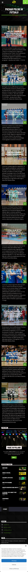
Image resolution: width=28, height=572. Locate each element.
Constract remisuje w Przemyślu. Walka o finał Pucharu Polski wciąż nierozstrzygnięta (14, 314)
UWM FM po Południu (7, 482)
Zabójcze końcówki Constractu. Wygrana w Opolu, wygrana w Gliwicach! (14, 113)
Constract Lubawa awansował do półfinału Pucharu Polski (14, 355)
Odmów (14, 564)
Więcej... (14, 457)
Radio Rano (4, 468)
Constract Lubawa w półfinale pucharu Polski (14, 153)
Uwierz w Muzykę (6, 473)
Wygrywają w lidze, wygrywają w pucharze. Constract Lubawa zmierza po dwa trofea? (14, 392)
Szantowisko (5, 498)
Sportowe (4, 27)
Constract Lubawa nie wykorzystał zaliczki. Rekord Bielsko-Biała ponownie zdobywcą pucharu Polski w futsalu (14, 35)
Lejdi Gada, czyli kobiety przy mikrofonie (9, 493)
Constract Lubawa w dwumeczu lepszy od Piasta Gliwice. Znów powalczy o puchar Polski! (14, 74)
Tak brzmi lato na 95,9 (7, 477)
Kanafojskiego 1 (7, 532)
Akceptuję (14, 560)
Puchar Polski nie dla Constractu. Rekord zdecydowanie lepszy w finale (14, 233)
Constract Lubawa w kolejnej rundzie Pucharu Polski (14, 194)
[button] (26, 546)
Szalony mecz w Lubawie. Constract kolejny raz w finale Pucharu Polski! (14, 272)
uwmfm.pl (6, 524)
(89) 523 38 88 (7, 527)
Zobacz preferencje (14, 568)
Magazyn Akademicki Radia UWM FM (10, 487)
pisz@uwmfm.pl (8, 530)
